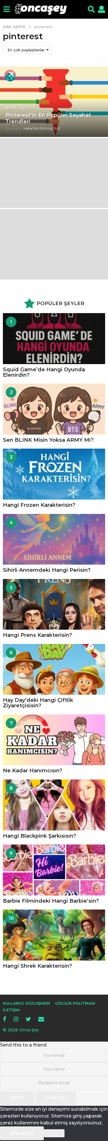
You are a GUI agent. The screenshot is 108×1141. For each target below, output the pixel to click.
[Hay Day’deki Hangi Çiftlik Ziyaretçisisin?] (54, 669)
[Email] (41, 1019)
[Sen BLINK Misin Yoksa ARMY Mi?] (54, 409)
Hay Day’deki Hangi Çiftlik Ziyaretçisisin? (38, 703)
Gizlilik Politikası (75, 1003)
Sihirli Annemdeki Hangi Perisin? (46, 570)
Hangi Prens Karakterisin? (37, 635)
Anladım (21, 1133)
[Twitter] (28, 1019)
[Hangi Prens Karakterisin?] (54, 604)
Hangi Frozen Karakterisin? (39, 505)
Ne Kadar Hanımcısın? (32, 770)
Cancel (56, 1098)
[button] (6, 9)
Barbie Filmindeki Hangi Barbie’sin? (51, 901)
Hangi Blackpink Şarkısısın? (39, 836)
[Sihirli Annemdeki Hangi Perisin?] (54, 539)
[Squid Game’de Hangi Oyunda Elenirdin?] (54, 338)
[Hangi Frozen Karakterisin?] (54, 474)
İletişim (11, 1010)
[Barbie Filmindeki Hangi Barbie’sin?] (54, 870)
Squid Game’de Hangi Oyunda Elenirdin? (44, 372)
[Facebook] (4, 1019)
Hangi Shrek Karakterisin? (37, 966)
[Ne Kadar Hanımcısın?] (54, 739)
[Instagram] (16, 1019)
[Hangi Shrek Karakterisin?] (54, 935)
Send (17, 1098)
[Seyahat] (10, 75)
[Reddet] (54, 1133)
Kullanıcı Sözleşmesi (26, 1003)
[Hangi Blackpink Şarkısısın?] (54, 804)
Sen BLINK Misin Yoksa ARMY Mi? (48, 440)
